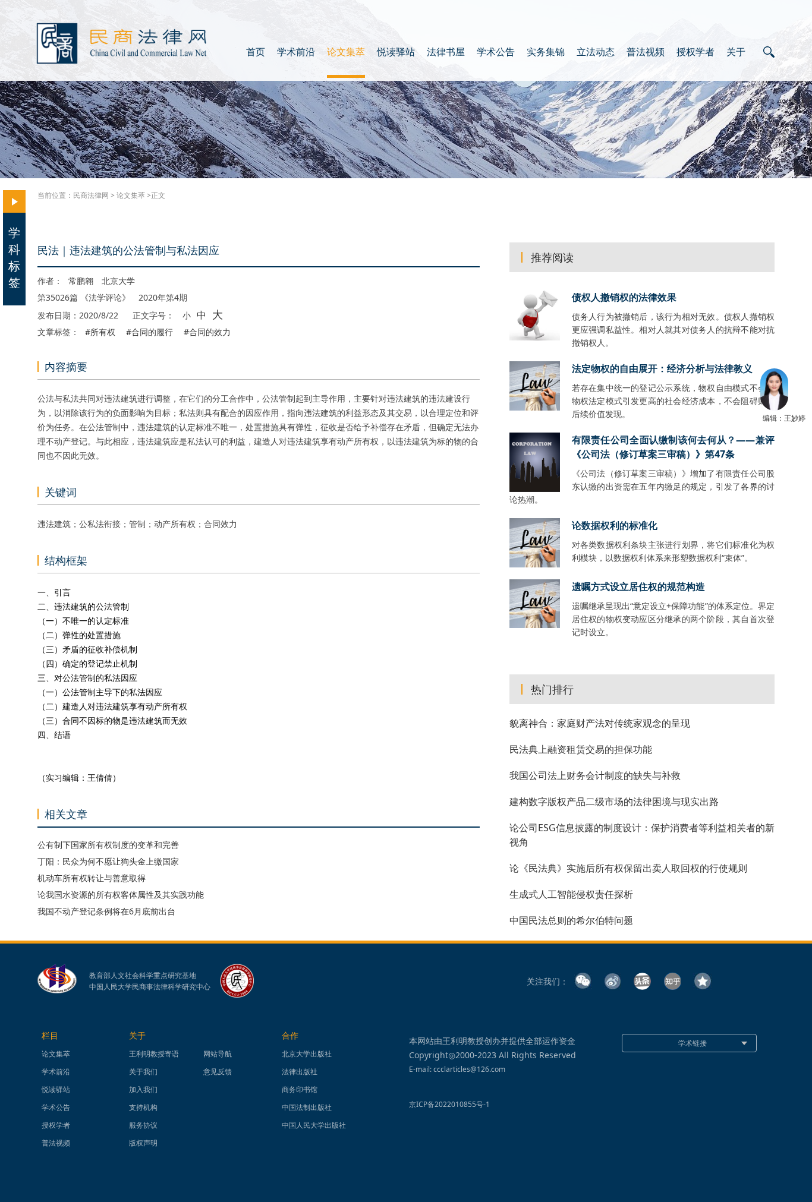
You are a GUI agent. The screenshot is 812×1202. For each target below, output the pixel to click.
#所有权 (100, 332)
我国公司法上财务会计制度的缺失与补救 (595, 775)
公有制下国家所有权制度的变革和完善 (108, 844)
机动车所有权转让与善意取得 (91, 878)
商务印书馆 (299, 1089)
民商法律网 (91, 195)
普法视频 (646, 52)
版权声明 (143, 1143)
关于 (735, 52)
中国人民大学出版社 (314, 1125)
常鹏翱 (80, 281)
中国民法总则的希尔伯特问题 (571, 920)
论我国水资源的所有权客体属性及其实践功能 (120, 894)
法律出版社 (299, 1072)
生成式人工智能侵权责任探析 (571, 894)
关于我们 (143, 1072)
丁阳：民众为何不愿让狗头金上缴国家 (108, 861)
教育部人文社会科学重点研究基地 (142, 975)
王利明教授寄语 (154, 1054)
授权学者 (695, 52)
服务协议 (143, 1125)
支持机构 (143, 1107)
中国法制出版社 (307, 1107)
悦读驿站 (396, 52)
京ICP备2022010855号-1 (449, 1104)
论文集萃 (346, 52)
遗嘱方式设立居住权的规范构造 (638, 586)
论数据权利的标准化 (614, 525)
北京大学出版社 (307, 1054)
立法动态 (596, 52)
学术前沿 (296, 52)
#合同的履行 (149, 332)
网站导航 (217, 1054)
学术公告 (496, 52)
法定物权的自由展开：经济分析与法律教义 (662, 368)
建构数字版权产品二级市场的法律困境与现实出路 (614, 801)
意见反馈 (217, 1072)
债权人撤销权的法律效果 (624, 297)
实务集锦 (546, 52)
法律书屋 (446, 52)
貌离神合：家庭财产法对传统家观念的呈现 (599, 723)
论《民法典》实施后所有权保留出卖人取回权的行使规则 (628, 868)
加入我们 (143, 1089)
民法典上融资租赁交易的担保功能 (580, 749)
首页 (255, 52)
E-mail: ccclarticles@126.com (457, 1069)
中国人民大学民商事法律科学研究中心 (149, 986)
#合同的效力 (207, 332)
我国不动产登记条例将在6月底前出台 (106, 911)
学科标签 (14, 258)
